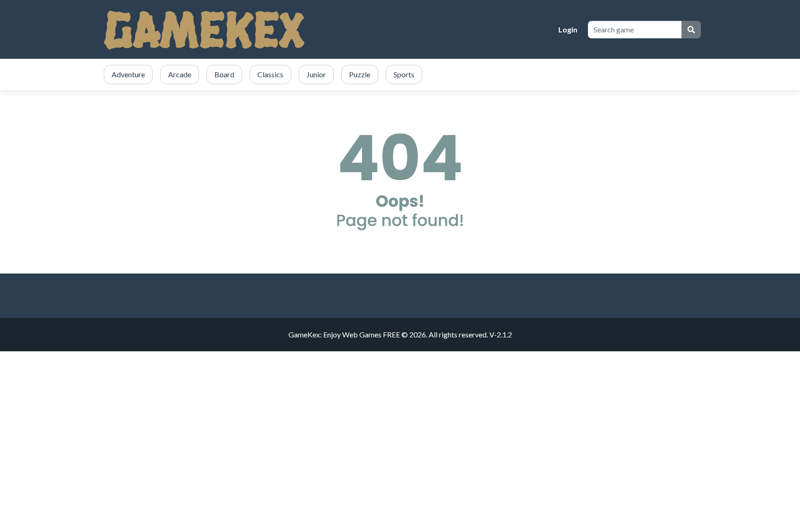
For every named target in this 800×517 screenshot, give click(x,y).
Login (567, 29)
